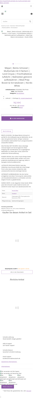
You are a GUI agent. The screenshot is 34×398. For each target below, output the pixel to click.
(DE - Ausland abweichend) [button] (25, 98)
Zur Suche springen (22, 1)
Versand (22, 105)
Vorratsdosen (20, 93)
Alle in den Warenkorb (17, 272)
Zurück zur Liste (5, 25)
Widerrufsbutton (8, 387)
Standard (14, 193)
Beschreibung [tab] (7, 131)
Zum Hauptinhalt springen (8, 1)
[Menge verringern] (2, 112)
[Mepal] (20, 107)
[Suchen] (31, 21)
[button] (9, 362)
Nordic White (15, 190)
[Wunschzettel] (31, 6)
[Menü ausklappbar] (2, 14)
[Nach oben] (0, 397)
